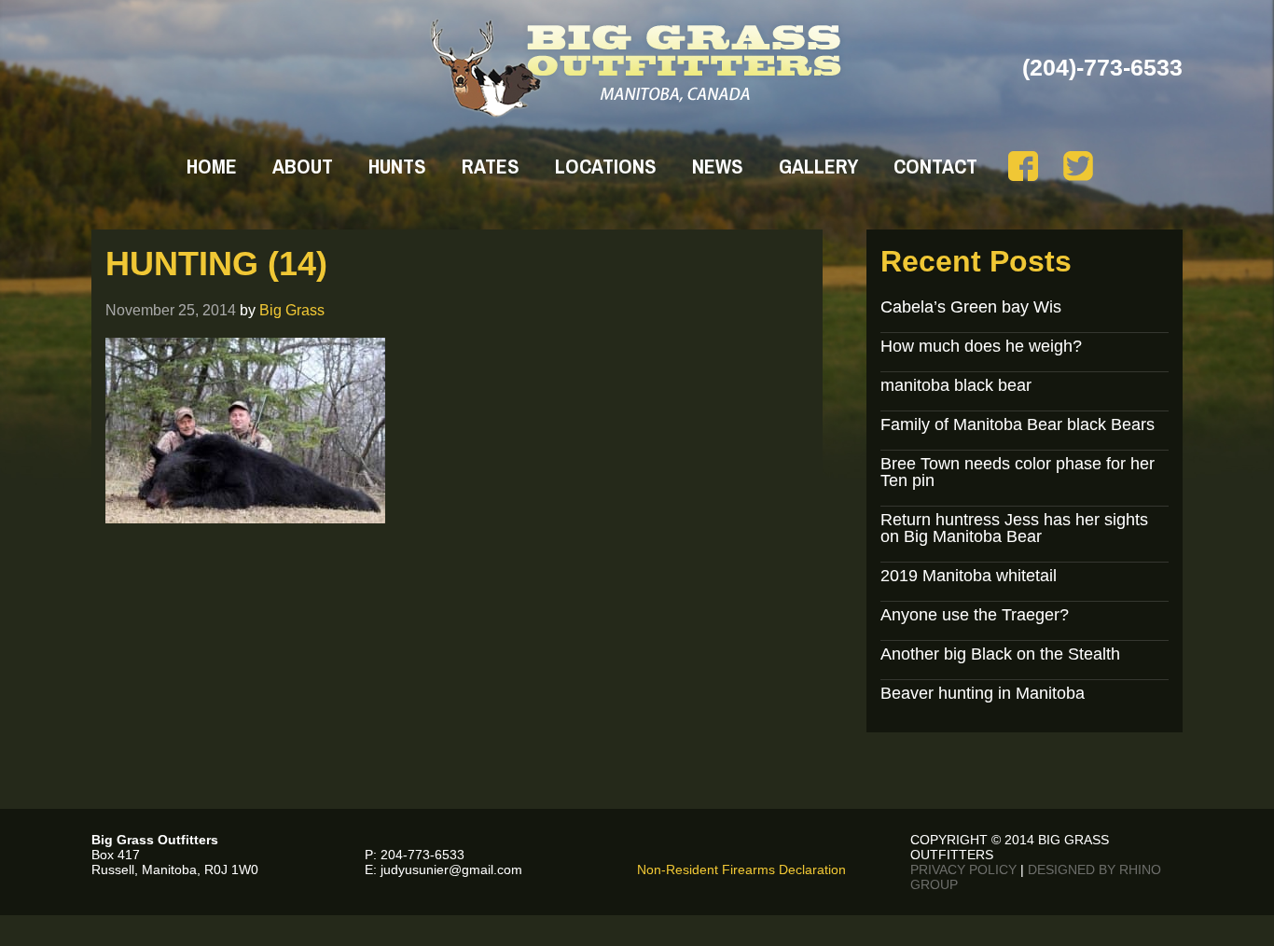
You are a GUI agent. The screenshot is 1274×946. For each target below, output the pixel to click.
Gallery (818, 166)
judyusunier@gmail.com (451, 869)
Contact (935, 166)
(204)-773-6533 (1102, 67)
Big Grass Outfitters (637, 68)
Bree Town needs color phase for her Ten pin (1017, 472)
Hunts (397, 166)
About (302, 166)
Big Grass (292, 309)
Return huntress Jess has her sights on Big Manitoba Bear (1014, 528)
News (717, 166)
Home (212, 166)
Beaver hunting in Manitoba (982, 693)
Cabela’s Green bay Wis (970, 307)
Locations (606, 166)
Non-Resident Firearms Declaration (741, 869)
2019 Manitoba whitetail (968, 575)
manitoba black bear (956, 385)
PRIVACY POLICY (963, 869)
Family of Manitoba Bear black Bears (1017, 424)
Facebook (1023, 166)
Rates (490, 166)
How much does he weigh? (981, 346)
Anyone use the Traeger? (974, 614)
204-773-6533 (422, 854)
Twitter (1078, 166)
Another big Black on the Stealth (1000, 654)
